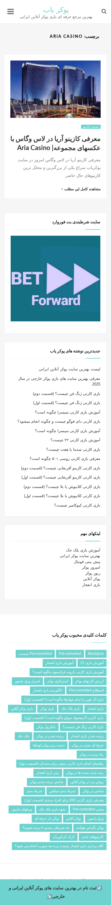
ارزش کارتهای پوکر (89, 681)
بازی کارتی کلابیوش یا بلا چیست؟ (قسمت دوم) (62, 486)
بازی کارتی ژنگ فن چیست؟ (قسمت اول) (66, 403)
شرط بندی (34, 791)
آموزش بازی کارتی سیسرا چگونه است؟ (67, 412)
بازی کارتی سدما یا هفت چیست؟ (73, 449)
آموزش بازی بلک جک (83, 550)
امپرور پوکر (91, 567)
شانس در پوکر (93, 791)
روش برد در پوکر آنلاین (87, 782)
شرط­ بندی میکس (62, 791)
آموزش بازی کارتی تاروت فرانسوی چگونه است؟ (68, 672)
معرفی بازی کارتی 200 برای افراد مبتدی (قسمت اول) (64, 800)
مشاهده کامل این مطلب (79, 189)
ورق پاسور (96, 818)
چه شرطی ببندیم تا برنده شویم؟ (45, 828)
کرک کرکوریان (64, 837)
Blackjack (96, 654)
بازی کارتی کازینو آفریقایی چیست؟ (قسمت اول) (60, 477)
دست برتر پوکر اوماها (49, 745)
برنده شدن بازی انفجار (87, 736)
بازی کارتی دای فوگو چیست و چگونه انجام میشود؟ (58, 421)
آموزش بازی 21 (92, 663)
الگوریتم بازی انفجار (47, 690)
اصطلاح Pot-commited (86, 690)
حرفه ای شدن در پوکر (88, 745)
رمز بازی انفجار (47, 773)
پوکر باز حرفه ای (47, 818)
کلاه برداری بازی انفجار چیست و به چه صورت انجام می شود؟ (59, 846)
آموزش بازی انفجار (59, 663)
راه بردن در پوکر (92, 754)
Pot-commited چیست (35, 654)
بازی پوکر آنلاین (22, 709)
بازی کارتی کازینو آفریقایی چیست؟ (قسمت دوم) (60, 468)
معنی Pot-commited (88, 809)
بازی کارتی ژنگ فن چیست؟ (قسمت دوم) (66, 393)
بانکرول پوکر (46, 727)
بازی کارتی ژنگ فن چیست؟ (83, 727)
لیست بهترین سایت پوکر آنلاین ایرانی (69, 369)
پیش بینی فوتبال (87, 561)
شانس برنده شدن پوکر (46, 782)
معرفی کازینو (91, 126)
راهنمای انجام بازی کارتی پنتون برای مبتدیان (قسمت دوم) (61, 763)
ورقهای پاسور (22, 809)
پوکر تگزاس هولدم (90, 828)
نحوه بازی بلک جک (52, 809)
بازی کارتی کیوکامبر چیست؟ (77, 505)
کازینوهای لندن (93, 837)
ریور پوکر (92, 573)
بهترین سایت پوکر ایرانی (80, 556)
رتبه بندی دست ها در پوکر (85, 773)
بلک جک (23, 736)
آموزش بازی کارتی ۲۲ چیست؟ (75, 440)
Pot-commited (70, 654)
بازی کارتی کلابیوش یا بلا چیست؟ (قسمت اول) (62, 496)
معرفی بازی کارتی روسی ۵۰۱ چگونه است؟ (65, 458)
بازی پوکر (47, 709)
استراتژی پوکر (57, 681)
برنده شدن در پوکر (50, 736)
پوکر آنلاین (91, 579)
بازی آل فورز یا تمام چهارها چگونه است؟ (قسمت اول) (64, 699)
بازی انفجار (91, 584)
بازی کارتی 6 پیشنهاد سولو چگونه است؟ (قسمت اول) (64, 718)
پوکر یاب (56, 10)
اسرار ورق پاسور (27, 681)
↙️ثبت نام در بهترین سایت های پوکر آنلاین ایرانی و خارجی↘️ (55, 892)
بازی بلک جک (70, 709)
